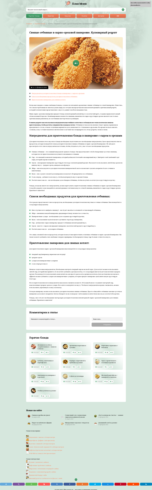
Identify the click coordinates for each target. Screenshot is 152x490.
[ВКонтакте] (57, 484)
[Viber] (19, 484)
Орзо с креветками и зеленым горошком (108, 361)
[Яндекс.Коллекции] (44, 484)
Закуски (68, 16)
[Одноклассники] (82, 484)
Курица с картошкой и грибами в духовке (77, 361)
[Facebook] (70, 484)
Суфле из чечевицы (76, 376)
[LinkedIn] (146, 484)
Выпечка (51, 16)
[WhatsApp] (31, 484)
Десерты (101, 16)
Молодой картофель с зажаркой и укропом (109, 376)
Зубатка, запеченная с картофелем (46, 361)
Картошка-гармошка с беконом (109, 346)
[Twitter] (95, 484)
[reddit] (133, 484)
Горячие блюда (34, 16)
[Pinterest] (121, 484)
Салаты (84, 16)
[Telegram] (6, 484)
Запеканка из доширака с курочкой (47, 376)
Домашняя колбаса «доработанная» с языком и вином (47, 347)
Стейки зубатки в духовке (47, 390)
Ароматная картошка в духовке (77, 346)
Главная (29, 23)
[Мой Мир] (108, 484)
